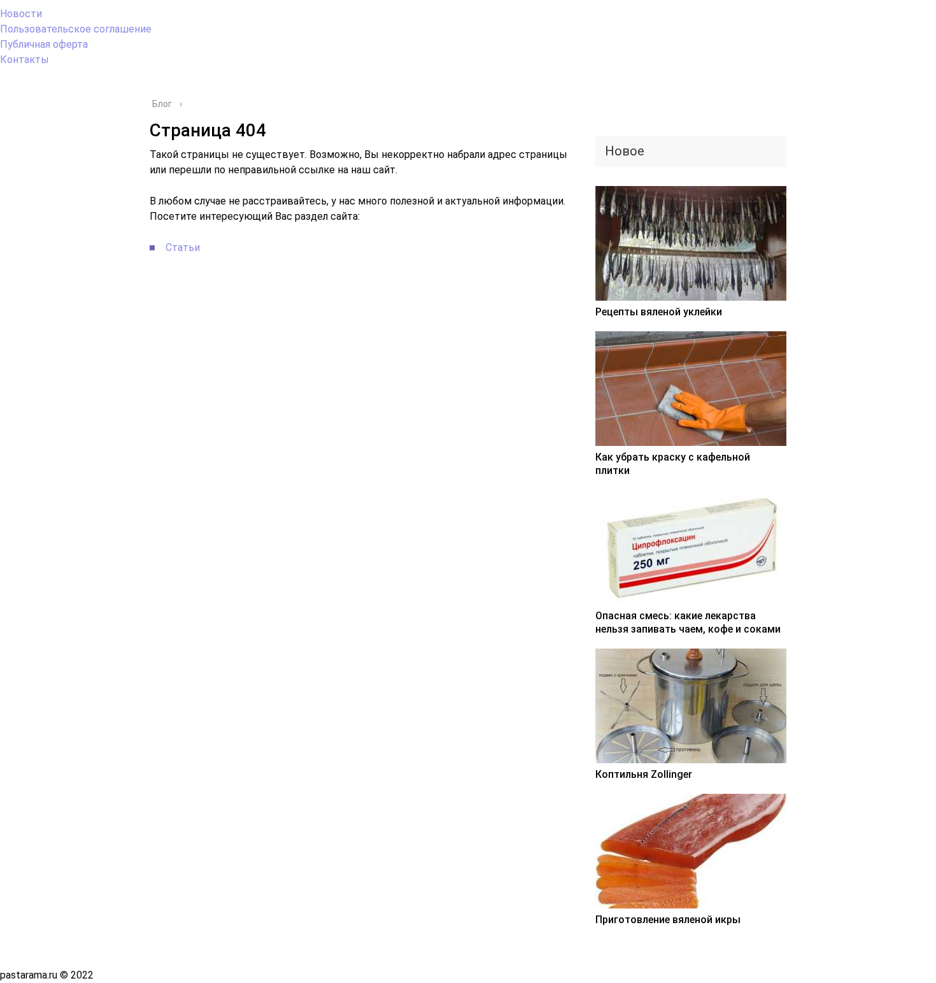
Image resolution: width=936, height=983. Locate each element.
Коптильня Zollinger (643, 774)
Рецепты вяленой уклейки (658, 312)
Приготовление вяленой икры (668, 920)
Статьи (183, 247)
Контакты (24, 60)
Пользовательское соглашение (76, 29)
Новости (21, 14)
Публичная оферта (44, 44)
